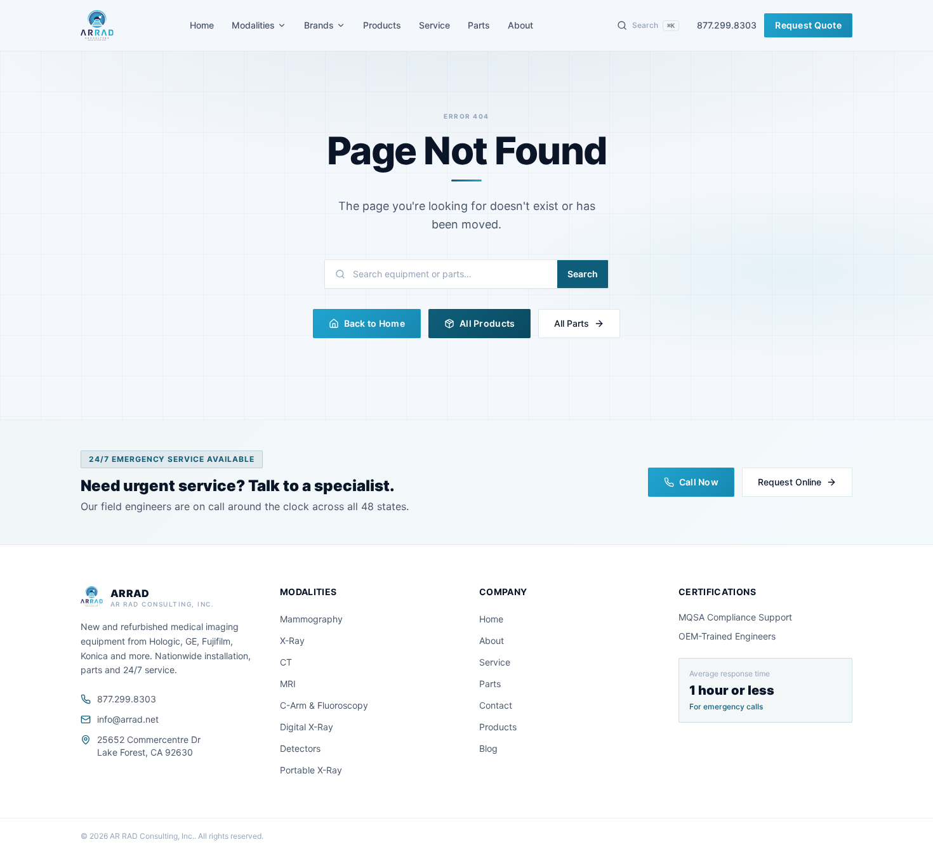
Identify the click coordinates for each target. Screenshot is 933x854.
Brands (319, 25)
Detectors (300, 748)
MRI (288, 683)
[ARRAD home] (97, 25)
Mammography (311, 619)
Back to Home (374, 323)
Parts (479, 25)
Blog (488, 748)
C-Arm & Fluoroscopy (324, 705)
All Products (487, 323)
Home (202, 25)
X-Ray (292, 640)
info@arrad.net (128, 719)
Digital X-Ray (306, 726)
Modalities (253, 25)
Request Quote (808, 25)
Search (582, 273)
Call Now (698, 481)
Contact (495, 705)
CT (286, 662)
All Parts (571, 323)
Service (434, 25)
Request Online (789, 481)
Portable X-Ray (311, 770)
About (520, 25)
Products (382, 25)
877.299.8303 (727, 25)
